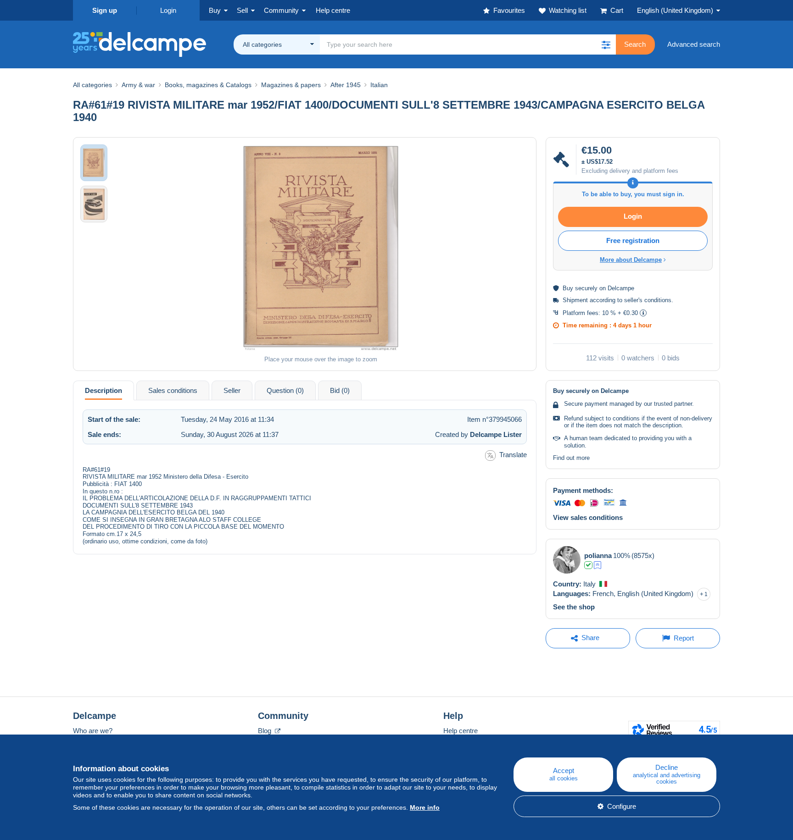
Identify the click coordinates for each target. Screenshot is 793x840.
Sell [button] (242, 10)
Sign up (104, 10)
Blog (265, 731)
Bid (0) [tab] (340, 390)
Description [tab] (103, 390)
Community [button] (281, 10)
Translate (513, 455)
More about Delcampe (631, 259)
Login (168, 10)
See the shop (574, 607)
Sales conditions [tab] (172, 390)
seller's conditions (647, 300)
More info (425, 807)
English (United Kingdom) (675, 10)
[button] (606, 44)
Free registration (632, 240)
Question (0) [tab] (285, 390)
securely (586, 288)
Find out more (571, 457)
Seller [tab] (231, 390)
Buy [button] (215, 10)
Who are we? (92, 731)
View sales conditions (588, 517)
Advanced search (693, 44)
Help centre (460, 731)
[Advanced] (597, 565)
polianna (598, 555)
